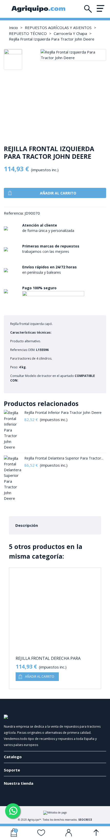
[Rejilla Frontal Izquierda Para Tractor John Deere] (73, 57)
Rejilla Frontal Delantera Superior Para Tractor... (63, 458)
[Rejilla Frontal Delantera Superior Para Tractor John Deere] (13, 478)
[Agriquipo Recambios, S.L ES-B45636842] (38, 9)
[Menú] (100, 8)
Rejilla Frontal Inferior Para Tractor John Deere (63, 412)
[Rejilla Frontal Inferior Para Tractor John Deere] (13, 430)
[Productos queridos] (41, 832)
